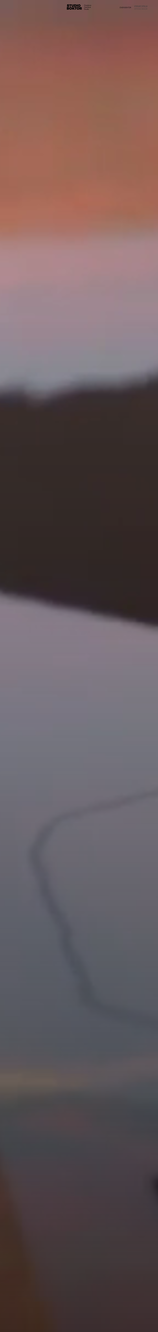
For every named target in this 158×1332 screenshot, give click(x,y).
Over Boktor (125, 7)
